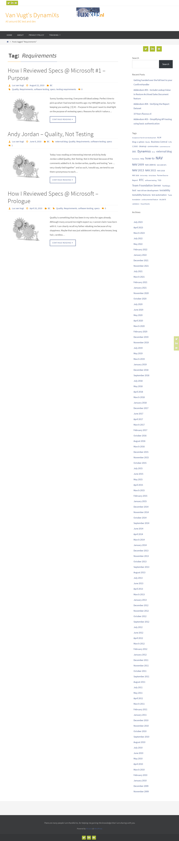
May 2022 (138, 244)
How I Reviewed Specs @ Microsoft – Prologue (53, 197)
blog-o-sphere (138, 141)
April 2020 (138, 320)
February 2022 (140, 249)
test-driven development (147, 190)
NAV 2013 (138, 170)
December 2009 (141, 786)
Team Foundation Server (146, 185)
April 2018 (138, 391)
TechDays (166, 185)
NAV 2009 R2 (150, 164)
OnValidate (152, 175)
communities (153, 146)
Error (153, 152)
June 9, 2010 (35, 141)
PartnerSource (162, 175)
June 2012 (138, 632)
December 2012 (141, 605)
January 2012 (140, 654)
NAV (159, 157)
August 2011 (139, 681)
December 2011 (141, 660)
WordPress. (98, 828)
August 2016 (139, 441)
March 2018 (139, 397)
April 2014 (138, 534)
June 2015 (138, 473)
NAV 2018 (135, 175)
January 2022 (140, 254)
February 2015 (140, 495)
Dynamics (144, 151)
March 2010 (139, 769)
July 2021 (138, 271)
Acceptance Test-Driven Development (144, 138)
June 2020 (138, 309)
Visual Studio (145, 204)
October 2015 (140, 462)
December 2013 (141, 550)
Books (147, 142)
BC (51, 85)
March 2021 (139, 276)
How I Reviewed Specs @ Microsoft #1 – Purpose (56, 74)
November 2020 (141, 293)
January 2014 (140, 545)
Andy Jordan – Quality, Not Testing (50, 134)
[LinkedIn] (12, 3)
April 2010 (138, 764)
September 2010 (141, 736)
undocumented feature (150, 199)
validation (135, 204)
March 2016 (139, 446)
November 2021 (141, 265)
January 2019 (140, 364)
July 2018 (138, 380)
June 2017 (138, 413)
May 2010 (138, 758)
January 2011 (140, 714)
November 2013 (141, 556)
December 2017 (141, 408)
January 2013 (140, 599)
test (134, 190)
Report (135, 180)
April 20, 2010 (36, 208)
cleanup (142, 146)
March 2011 (139, 703)
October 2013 (140, 561)
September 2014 (141, 523)
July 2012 (138, 627)
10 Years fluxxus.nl (142, 113)
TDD (159, 180)
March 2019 (139, 358)
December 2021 (141, 260)
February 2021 (140, 282)
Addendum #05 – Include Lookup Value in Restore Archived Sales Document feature (152, 94)
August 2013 (139, 572)
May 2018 (138, 386)
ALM (159, 137)
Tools (170, 195)
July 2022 (138, 238)
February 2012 (140, 649)
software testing (41, 89)
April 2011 (138, 698)
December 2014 (141, 506)
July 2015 (138, 468)
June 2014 (138, 528)
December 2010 (141, 720)
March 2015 (139, 490)
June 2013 (138, 583)
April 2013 (138, 588)
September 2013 (141, 566)
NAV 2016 (161, 170)
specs (52, 89)
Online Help (144, 175)
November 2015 (141, 457)
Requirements (26, 89)
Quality (15, 89)
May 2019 (138, 353)
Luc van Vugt (18, 85)
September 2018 (141, 375)
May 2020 (138, 315)
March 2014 (139, 539)
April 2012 (138, 638)
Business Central (159, 141)
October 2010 (140, 731)
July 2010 (138, 747)
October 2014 (140, 517)
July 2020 (138, 304)
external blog (61, 141)
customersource (165, 146)
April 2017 (138, 419)
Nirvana (89, 828)
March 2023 (139, 232)
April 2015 (138, 484)
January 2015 (140, 501)
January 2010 (140, 780)
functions (135, 159)
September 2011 (141, 676)
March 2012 (139, 643)
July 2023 (138, 222)
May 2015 (138, 479)
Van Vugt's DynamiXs (32, 15)
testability (165, 190)
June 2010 (138, 753)
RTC (141, 180)
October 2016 (140, 435)
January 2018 (140, 402)
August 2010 (139, 742)
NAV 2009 (138, 164)
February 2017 (140, 430)
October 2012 (140, 616)
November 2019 (141, 342)
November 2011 (141, 665)
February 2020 (140, 331)
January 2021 (140, 287)
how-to (150, 158)
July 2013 (138, 577)
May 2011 (138, 692)
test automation (159, 194)
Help (142, 158)
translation (136, 199)
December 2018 (141, 369)
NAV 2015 (150, 170)
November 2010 (141, 725)
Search (135, 58)
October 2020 (140, 298)
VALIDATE (162, 199)
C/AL (170, 142)
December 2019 (141, 337)
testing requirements (66, 89)
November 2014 (141, 512)
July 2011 (138, 687)
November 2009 (141, 791)
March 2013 (139, 594)
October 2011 (140, 671)
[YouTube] (16, 3)
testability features (141, 194)
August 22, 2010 (37, 85)
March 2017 (139, 424)
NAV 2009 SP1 (161, 165)
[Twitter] (8, 3)
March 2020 (139, 326)
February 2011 (140, 709)
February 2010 (140, 775)
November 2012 (141, 610)
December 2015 (141, 451)
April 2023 (138, 227)
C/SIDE (135, 146)
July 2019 (138, 347)
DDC (134, 151)
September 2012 (141, 621)
